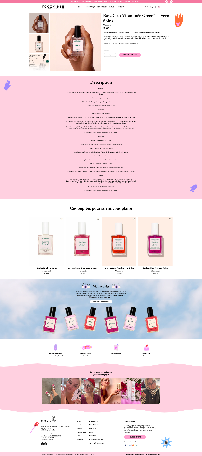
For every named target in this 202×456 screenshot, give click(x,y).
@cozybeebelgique (101, 375)
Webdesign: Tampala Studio (135, 454)
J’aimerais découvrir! (101, 301)
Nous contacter (135, 437)
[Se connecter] (152, 7)
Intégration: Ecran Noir (153, 454)
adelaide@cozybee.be (48, 430)
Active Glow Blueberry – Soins (83, 268)
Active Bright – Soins (47, 268)
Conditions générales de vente (84, 454)
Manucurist (107, 25)
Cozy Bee (50, 454)
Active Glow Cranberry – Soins (119, 268)
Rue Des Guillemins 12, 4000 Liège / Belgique (55, 426)
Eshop (80, 7)
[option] (39, 43)
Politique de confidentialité (63, 454)
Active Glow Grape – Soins (155, 268)
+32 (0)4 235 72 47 (47, 428)
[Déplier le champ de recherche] (147, 7)
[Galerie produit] (75, 42)
